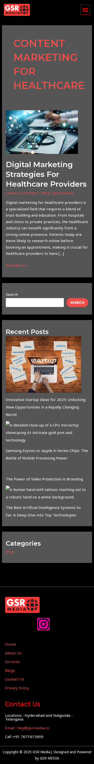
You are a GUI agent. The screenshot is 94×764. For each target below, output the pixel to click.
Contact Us (14, 679)
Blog (45, 192)
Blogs (10, 670)
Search (12, 294)
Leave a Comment (22, 192)
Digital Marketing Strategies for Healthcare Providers (46, 174)
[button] (85, 10)
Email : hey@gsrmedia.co (27, 727)
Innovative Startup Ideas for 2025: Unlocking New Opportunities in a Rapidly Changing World (45, 407)
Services (12, 661)
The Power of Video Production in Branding (44, 478)
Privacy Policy (17, 687)
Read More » (17, 265)
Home (10, 644)
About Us (13, 652)
